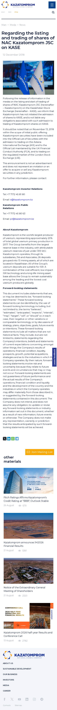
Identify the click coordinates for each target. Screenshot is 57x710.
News (22, 25)
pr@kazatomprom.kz (22, 219)
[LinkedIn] (9, 438)
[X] (4, 438)
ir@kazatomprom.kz (21, 199)
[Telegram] (17, 438)
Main (3, 25)
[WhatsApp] (13, 438)
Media (13, 25)
